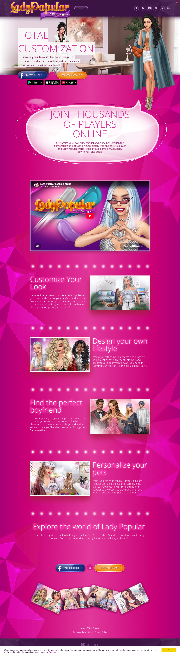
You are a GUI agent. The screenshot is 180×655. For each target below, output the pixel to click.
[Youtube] (149, 8)
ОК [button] (169, 649)
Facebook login (34, 75)
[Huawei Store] (69, 82)
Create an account (72, 75)
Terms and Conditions (83, 632)
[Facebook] (136, 8)
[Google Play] (35, 82)
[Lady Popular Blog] (169, 8)
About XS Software (90, 628)
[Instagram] (143, 8)
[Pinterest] (156, 8)
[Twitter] (162, 8)
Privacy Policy (101, 632)
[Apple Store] (52, 82)
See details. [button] (54, 652)
